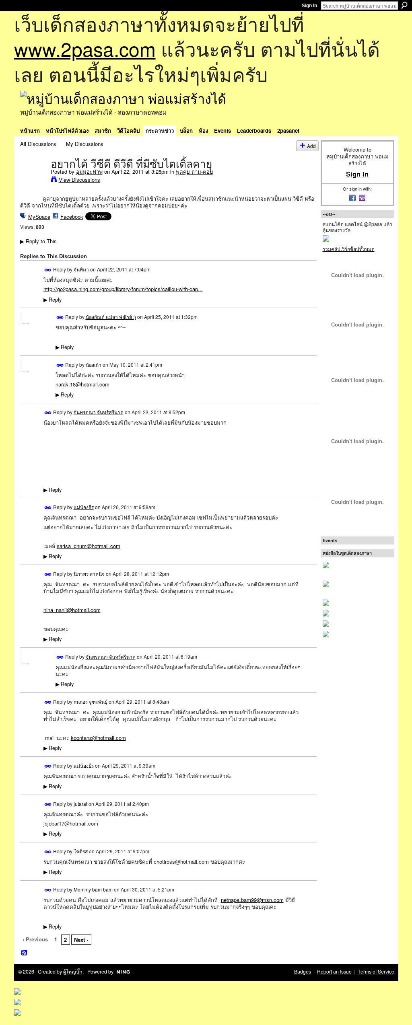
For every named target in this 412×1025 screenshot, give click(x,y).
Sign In (309, 5)
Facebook (71, 216)
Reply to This (38, 241)
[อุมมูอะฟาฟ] (33, 180)
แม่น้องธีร (84, 506)
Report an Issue (334, 971)
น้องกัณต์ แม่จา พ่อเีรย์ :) (111, 316)
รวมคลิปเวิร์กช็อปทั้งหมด (349, 248)
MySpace (39, 216)
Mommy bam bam (93, 889)
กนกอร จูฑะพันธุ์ (90, 701)
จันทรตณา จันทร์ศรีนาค (99, 412)
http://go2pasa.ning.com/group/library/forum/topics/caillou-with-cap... (123, 289)
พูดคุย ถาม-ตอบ (194, 171)
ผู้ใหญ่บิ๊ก (72, 971)
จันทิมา (81, 269)
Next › (81, 939)
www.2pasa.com (85, 48)
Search (404, 5)
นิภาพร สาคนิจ (89, 573)
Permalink (48, 270)
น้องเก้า (93, 364)
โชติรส (81, 851)
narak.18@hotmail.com (82, 384)
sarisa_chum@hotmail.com (88, 546)
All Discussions (38, 144)
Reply (52, 299)
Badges (302, 971)
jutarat (80, 803)
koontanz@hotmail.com (98, 738)
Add (311, 145)
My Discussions (84, 144)
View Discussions (79, 179)
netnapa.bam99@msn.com (252, 900)
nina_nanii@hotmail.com (72, 610)
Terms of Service (376, 971)
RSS (24, 953)
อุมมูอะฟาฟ (89, 171)
